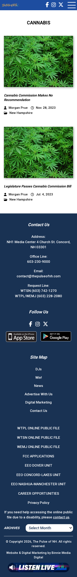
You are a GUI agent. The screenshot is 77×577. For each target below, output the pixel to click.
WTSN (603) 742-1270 (39, 291)
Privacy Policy (38, 503)
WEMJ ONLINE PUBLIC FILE (38, 447)
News (38, 386)
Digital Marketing (38, 402)
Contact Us (38, 411)
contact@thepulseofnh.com (39, 276)
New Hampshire (21, 112)
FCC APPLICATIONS (38, 456)
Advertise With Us (39, 394)
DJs (39, 369)
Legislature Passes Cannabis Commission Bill (37, 186)
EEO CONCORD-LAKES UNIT (38, 475)
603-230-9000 (38, 262)
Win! (38, 377)
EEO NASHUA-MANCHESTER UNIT (38, 484)
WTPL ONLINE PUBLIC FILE (38, 428)
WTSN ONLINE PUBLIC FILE (38, 437)
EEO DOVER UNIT (38, 465)
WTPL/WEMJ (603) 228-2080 (38, 296)
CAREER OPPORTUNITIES (38, 493)
